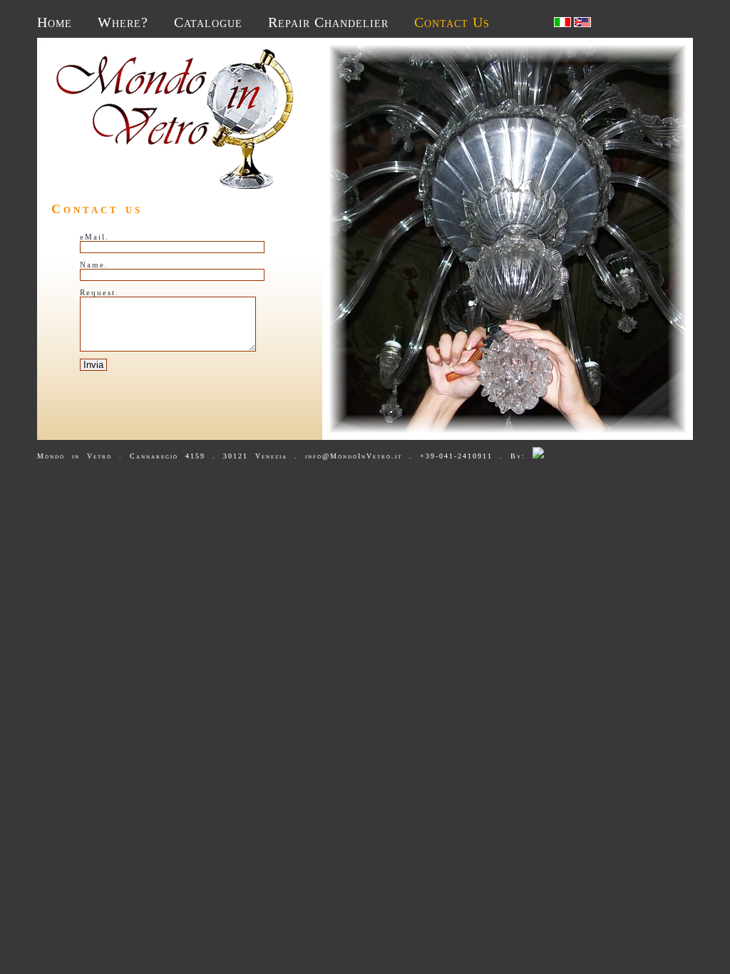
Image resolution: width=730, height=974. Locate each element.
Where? (123, 22)
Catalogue (208, 22)
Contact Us (452, 22)
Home (54, 22)
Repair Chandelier (328, 22)
